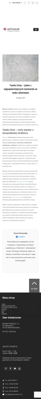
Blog (3, 311)
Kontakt (4, 314)
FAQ (2, 312)
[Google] (25, 2)
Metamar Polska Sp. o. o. (11, 324)
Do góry (34, 289)
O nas (3, 304)
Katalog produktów (8, 306)
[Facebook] (29, 2)
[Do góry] (34, 283)
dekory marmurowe (22, 181)
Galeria (4, 309)
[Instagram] (37, 2)
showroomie (21, 358)
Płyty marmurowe (18, 197)
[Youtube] (33, 2)
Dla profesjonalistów (9, 307)
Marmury (5, 137)
